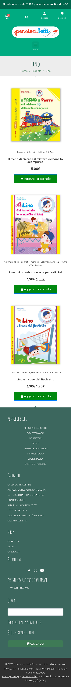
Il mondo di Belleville (27, 152)
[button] (35, 44)
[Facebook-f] (29, 570)
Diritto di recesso (35, 463)
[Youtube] (42, 570)
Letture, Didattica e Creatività (26, 494)
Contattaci (35, 438)
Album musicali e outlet (16, 261)
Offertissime (35, 265)
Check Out (14, 551)
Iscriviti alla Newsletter (24, 622)
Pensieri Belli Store (35, 427)
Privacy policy (35, 453)
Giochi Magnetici (17, 520)
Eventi (35, 443)
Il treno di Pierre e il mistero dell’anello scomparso (35, 160)
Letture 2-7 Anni (46, 152)
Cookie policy (35, 458)
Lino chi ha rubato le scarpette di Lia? (35, 272)
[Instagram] (35, 570)
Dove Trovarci (35, 433)
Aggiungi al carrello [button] (37, 179)
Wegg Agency (37, 679)
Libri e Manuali (16, 500)
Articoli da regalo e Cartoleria (26, 489)
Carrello (13, 541)
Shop (10, 546)
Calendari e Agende (19, 484)
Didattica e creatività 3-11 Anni (26, 515)
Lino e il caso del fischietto (35, 379)
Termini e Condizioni (36, 448)
